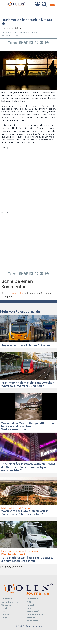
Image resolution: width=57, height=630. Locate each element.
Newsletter (32, 620)
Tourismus (6, 598)
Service (5, 614)
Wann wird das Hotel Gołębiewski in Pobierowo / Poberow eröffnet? (24, 512)
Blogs (4, 617)
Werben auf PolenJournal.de (35, 613)
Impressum (32, 598)
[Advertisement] (28, 177)
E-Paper (31, 617)
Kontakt (31, 605)
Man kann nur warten (17, 508)
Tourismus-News (9, 35)
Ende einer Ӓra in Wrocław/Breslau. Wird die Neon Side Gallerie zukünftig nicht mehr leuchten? (28, 467)
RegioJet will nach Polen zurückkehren (26, 345)
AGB (29, 602)
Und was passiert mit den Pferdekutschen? (19, 552)
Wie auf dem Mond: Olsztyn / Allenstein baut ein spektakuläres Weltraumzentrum (27, 426)
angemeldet (18, 293)
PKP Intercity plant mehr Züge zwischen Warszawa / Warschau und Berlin (27, 384)
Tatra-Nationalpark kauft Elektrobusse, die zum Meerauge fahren (27, 559)
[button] (52, 4)
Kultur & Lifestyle (9, 602)
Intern (30, 608)
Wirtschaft (6, 605)
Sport (4, 611)
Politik (4, 608)
